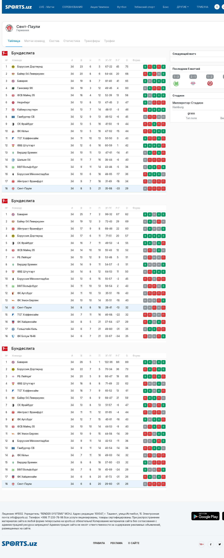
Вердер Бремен (27, 152)
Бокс (166, 6)
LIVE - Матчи (46, 6)
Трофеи (109, 41)
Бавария (22, 80)
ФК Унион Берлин (27, 300)
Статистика (72, 41)
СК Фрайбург (25, 123)
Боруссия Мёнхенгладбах (33, 174)
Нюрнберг (23, 102)
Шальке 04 (23, 159)
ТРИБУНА (202, 6)
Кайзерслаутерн (27, 109)
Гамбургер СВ (25, 116)
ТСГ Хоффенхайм (27, 138)
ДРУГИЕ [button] (182, 6)
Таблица (14, 41)
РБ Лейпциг (24, 257)
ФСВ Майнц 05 (26, 95)
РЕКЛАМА (116, 543)
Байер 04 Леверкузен (30, 73)
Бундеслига (22, 53)
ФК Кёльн (23, 131)
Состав (54, 41)
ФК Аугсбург (24, 293)
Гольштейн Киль (27, 328)
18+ (202, 544)
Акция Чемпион (99, 6)
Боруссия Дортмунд (30, 66)
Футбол (121, 6)
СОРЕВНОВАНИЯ (72, 6)
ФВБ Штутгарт (26, 145)
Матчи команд (34, 41)
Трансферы (92, 41)
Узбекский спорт (144, 6)
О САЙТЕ (133, 543)
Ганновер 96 (25, 88)
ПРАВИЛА (99, 543)
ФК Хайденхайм (27, 321)
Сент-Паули (24, 188)
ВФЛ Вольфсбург (27, 166)
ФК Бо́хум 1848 (26, 336)
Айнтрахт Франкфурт (30, 181)
